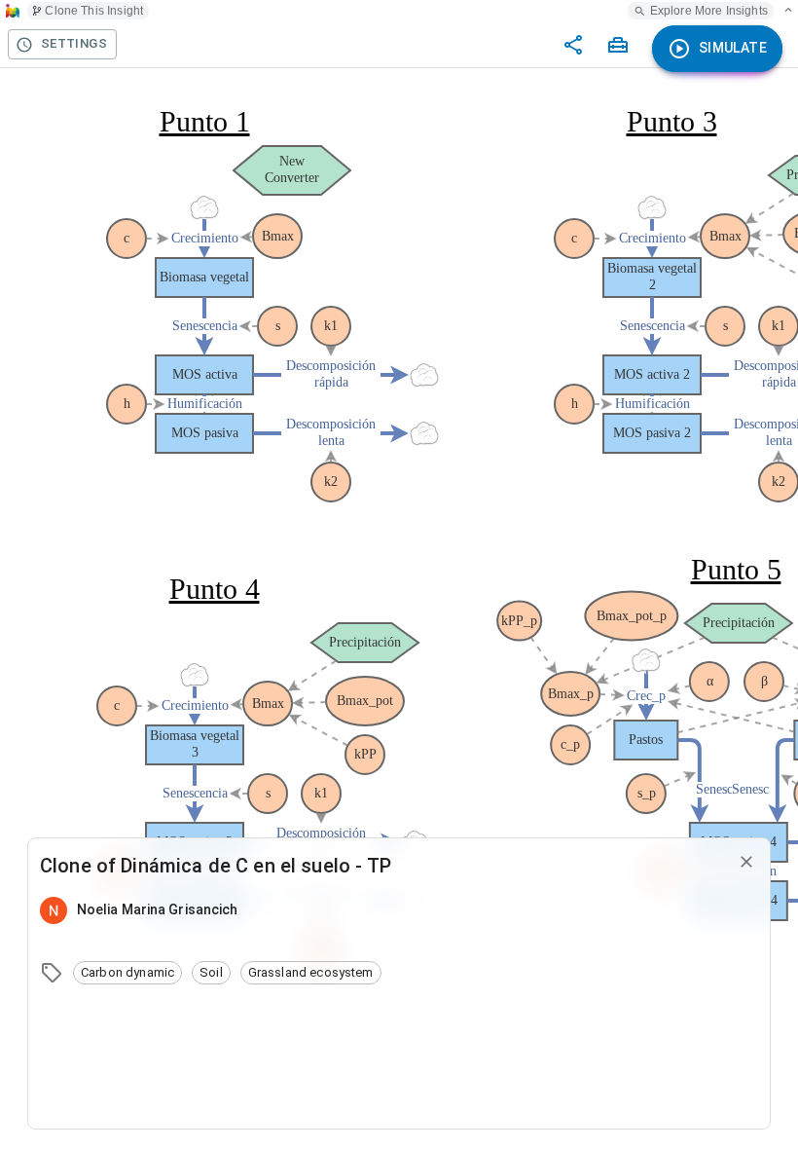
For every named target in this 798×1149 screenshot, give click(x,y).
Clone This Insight (94, 11)
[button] (127, 972)
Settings (74, 43)
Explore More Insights (709, 11)
